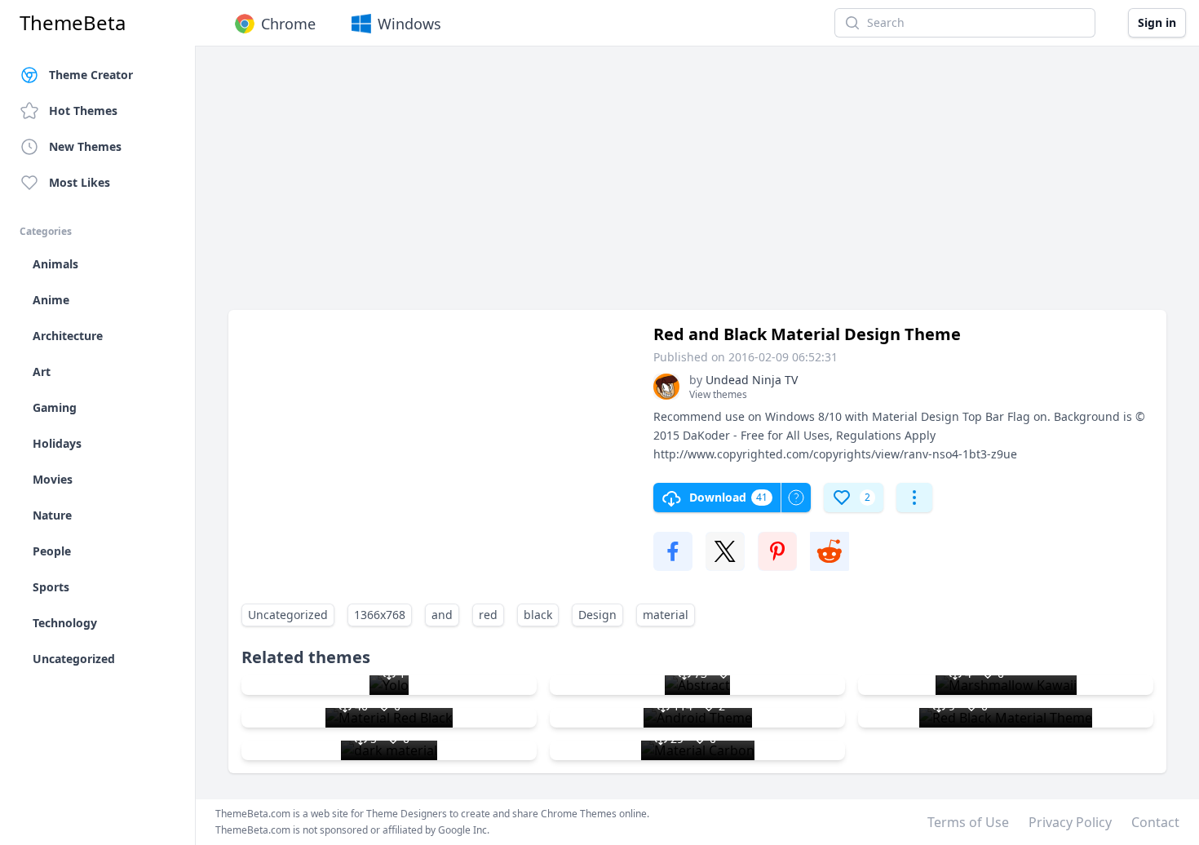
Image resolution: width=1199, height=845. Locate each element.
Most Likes (79, 182)
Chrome (288, 23)
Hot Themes (83, 110)
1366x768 (379, 614)
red (488, 614)
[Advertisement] (697, 186)
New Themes (85, 146)
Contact (1155, 822)
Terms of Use (968, 822)
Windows (409, 23)
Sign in (1157, 22)
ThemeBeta (73, 23)
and (442, 614)
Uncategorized (288, 614)
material (665, 614)
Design (597, 614)
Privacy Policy (1070, 822)
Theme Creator (91, 74)
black (538, 614)
